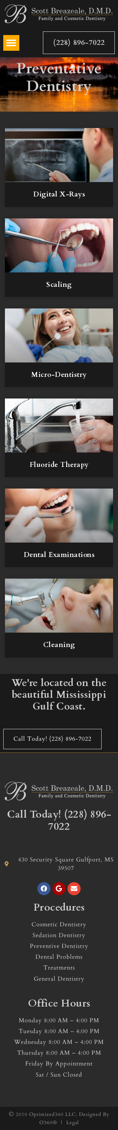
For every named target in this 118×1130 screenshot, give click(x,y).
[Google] (59, 888)
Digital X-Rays (59, 194)
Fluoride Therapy (59, 465)
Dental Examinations (59, 555)
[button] (11, 43)
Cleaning (59, 645)
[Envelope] (74, 888)
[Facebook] (43, 888)
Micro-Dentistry (59, 375)
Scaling (59, 284)
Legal (72, 1122)
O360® (48, 1122)
